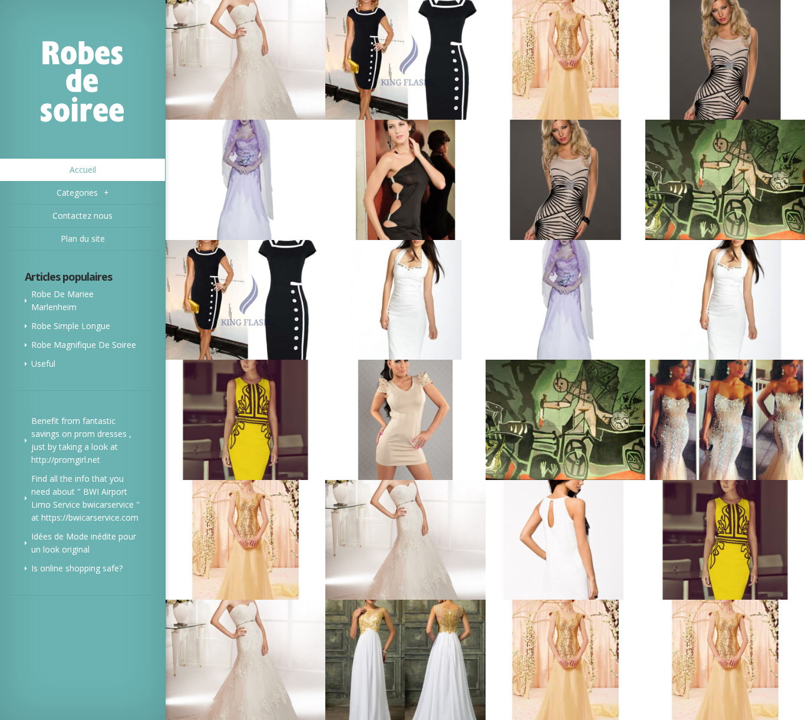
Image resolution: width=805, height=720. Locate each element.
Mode (77, 536)
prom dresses (100, 433)
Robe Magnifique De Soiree (83, 344)
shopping (82, 568)
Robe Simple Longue (70, 325)
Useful (43, 363)
